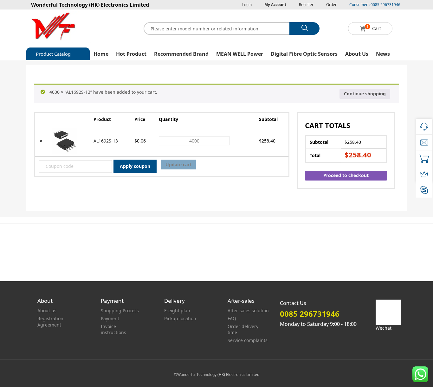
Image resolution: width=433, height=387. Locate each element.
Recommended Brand (181, 53)
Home (101, 53)
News (383, 53)
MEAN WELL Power (239, 53)
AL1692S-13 (106, 141)
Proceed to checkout (346, 175)
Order (331, 4)
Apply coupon (135, 166)
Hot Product (131, 53)
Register (306, 4)
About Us (356, 53)
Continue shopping (365, 94)
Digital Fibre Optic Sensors (304, 53)
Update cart (178, 165)
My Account (275, 4)
